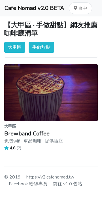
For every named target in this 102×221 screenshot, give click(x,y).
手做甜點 (41, 47)
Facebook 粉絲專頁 (28, 184)
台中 (82, 8)
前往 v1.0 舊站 (67, 184)
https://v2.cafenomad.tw (50, 177)
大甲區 (15, 47)
